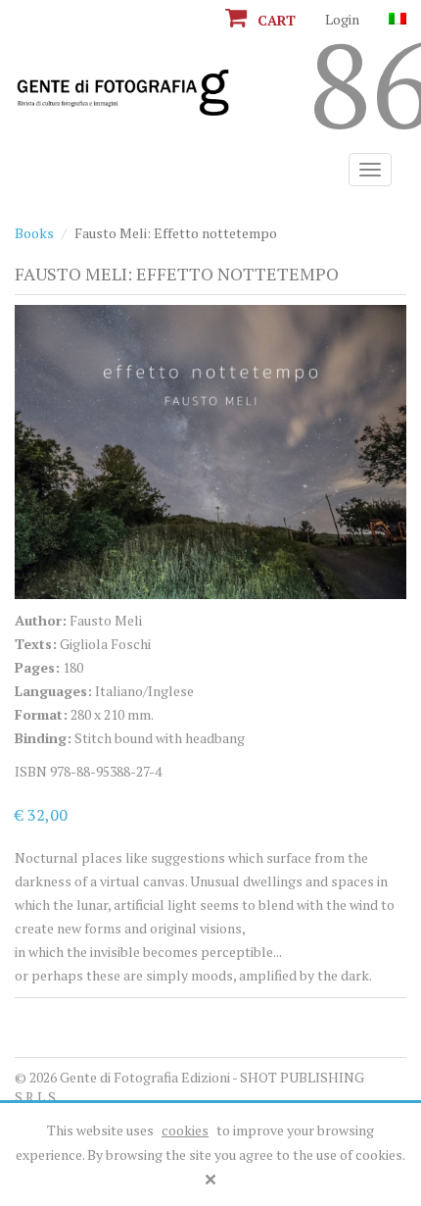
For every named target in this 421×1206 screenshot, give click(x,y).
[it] (397, 19)
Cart (275, 20)
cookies (185, 1130)
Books (34, 233)
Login (342, 19)
